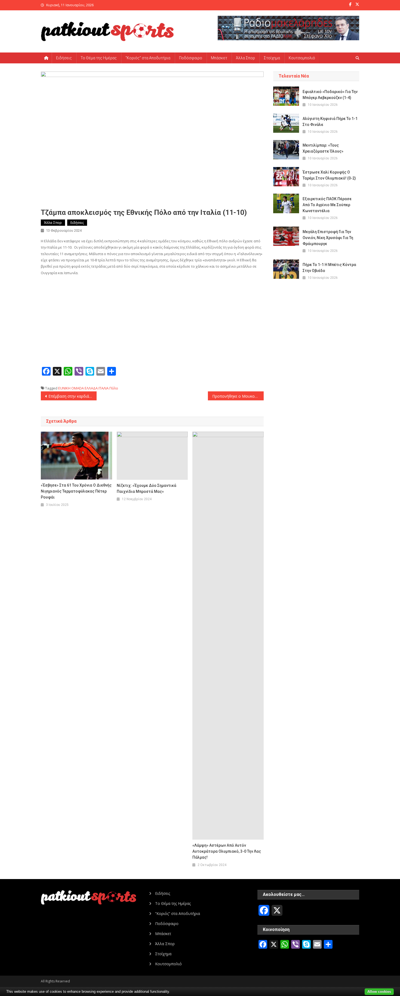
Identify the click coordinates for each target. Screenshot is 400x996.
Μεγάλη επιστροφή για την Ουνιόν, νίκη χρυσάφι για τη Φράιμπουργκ (328, 238)
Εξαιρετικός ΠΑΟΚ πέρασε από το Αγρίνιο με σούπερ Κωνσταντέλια (327, 205)
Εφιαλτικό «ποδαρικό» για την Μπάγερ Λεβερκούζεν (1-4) (330, 94)
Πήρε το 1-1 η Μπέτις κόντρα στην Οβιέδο (329, 267)
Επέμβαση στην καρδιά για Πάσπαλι (72, 396)
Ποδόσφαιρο (190, 58)
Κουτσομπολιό (302, 58)
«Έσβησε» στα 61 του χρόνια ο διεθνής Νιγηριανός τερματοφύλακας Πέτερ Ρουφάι (76, 491)
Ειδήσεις (64, 58)
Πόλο (113, 388)
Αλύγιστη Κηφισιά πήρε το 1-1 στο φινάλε (330, 121)
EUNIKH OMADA (71, 388)
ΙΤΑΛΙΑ (104, 388)
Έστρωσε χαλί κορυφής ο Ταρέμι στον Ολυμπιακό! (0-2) (329, 175)
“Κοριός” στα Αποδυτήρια (147, 58)
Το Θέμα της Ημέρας (99, 58)
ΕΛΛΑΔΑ (91, 388)
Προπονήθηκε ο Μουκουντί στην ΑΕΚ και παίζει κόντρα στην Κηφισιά (238, 396)
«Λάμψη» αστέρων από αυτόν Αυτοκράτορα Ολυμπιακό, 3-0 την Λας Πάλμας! (226, 851)
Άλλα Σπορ (245, 58)
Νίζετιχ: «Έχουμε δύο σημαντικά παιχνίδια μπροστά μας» (146, 488)
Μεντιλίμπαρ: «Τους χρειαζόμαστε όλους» (323, 148)
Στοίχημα (272, 58)
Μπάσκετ (219, 58)
